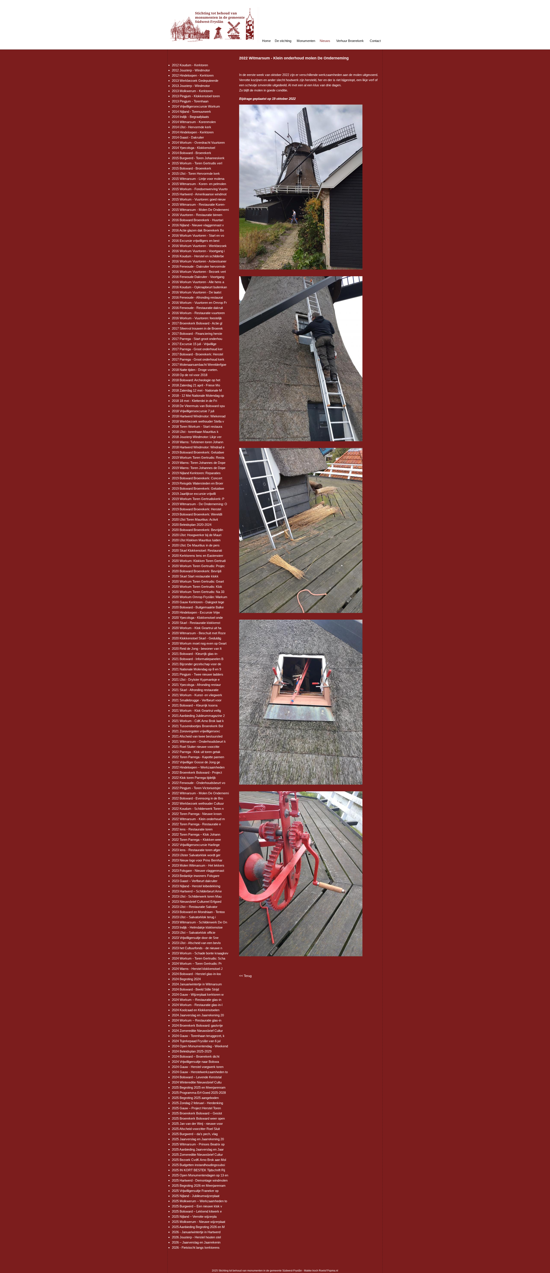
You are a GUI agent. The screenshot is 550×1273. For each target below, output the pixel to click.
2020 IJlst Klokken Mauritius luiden (196, 540)
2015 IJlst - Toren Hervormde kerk (196, 173)
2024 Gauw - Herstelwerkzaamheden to (200, 1072)
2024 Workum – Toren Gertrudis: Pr (197, 963)
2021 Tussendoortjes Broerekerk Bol (197, 726)
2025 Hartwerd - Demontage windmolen (200, 1180)
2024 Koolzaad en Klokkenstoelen (195, 1010)
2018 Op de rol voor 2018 (189, 375)
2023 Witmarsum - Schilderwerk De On (199, 922)
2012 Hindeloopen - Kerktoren (193, 75)
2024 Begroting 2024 (186, 979)
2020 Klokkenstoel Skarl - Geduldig (196, 638)
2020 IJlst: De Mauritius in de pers (196, 545)
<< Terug (245, 976)
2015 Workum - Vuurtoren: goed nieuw (199, 199)
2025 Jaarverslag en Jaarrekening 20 (198, 1139)
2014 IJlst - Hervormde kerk (191, 127)
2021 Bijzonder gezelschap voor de (196, 664)
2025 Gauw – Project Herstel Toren (196, 1108)
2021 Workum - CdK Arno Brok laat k (198, 721)
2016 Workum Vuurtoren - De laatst (196, 292)
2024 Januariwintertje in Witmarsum (197, 984)
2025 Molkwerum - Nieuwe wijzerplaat (198, 1222)
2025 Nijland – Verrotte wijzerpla (194, 1216)
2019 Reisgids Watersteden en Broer (197, 483)
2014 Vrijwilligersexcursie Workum (196, 106)
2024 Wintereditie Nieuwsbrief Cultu (197, 1082)
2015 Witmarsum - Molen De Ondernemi (200, 209)
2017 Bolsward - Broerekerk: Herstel (197, 354)
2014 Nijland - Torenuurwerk (191, 111)
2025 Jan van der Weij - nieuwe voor (197, 1123)
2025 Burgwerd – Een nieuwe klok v (197, 1206)
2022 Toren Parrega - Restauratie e (196, 824)
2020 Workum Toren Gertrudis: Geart (198, 581)
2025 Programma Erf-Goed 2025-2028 (199, 1092)
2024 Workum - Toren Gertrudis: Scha (198, 958)
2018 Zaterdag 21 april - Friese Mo (196, 385)
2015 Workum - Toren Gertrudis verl (197, 163)
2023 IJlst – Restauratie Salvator (194, 907)
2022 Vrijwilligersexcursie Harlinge (196, 845)
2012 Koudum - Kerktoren (190, 65)
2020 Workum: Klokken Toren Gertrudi (199, 561)
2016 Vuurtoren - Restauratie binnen (197, 215)
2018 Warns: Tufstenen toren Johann (197, 442)
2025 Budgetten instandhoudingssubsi (198, 1165)
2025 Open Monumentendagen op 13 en (200, 1175)
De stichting (283, 41)
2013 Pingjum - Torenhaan (190, 101)
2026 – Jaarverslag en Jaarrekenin (196, 1242)
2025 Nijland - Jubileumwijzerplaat (195, 1196)
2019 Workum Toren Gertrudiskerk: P (198, 499)
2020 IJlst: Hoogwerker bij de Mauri (196, 535)
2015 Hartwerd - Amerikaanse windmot (199, 194)
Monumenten (306, 41)
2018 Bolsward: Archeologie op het (196, 380)
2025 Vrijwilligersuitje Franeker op (195, 1191)
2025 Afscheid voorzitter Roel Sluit (196, 1129)
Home (266, 41)
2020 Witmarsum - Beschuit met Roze (199, 633)
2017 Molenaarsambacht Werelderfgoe (199, 364)
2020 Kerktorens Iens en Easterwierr (197, 555)
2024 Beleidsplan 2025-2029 (191, 1051)
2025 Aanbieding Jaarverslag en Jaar (198, 1149)
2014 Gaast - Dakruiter (188, 137)
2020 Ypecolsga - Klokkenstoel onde (197, 617)
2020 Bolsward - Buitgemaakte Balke (198, 607)
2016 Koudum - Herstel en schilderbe (198, 256)
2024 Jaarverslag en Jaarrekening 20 (198, 1015)
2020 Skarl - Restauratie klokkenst (196, 623)
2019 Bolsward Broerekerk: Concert (197, 478)
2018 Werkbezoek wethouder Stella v (198, 421)
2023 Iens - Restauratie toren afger (196, 850)
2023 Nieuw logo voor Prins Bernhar (197, 860)
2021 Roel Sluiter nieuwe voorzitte (195, 746)
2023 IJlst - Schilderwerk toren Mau (197, 896)
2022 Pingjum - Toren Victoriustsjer (196, 788)
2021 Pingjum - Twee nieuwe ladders (197, 674)
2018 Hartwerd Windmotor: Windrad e (198, 447)
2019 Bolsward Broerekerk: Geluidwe (198, 452)
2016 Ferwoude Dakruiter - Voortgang (198, 277)
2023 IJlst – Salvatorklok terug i (194, 917)
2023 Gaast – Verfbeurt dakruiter (194, 881)
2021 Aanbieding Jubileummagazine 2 (198, 716)
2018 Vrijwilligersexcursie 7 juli (193, 411)
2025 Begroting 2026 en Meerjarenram (199, 1185)
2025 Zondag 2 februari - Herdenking (197, 1103)
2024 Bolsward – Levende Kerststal (197, 1077)
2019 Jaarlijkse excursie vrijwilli (194, 493)
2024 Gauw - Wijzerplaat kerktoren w (198, 994)
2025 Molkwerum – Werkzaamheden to (199, 1201)
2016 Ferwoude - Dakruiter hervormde (198, 266)
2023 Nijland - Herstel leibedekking (196, 886)
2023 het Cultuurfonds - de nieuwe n (197, 948)
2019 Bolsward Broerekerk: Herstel (196, 509)
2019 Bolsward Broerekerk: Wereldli (197, 514)
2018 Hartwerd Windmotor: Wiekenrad (198, 416)
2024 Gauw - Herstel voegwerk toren (197, 1067)
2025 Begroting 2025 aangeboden (195, 1098)
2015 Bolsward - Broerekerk (191, 168)
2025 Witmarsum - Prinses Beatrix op (198, 1144)
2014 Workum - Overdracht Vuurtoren (198, 142)
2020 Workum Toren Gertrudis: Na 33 (198, 592)
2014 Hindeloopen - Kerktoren (193, 132)
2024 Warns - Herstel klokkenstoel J (197, 969)
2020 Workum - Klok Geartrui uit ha (196, 628)
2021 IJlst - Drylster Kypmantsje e (196, 679)
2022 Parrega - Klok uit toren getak (196, 752)
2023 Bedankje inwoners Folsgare (195, 876)
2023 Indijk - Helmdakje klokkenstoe (197, 927)
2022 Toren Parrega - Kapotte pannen (198, 757)
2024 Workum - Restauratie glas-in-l (197, 1005)
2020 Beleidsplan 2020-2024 (191, 524)
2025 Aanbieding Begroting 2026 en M (198, 1227)
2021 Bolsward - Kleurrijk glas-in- (195, 654)
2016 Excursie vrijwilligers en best (195, 240)
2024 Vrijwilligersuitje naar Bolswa (195, 1061)
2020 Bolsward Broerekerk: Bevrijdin (197, 530)
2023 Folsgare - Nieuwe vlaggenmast (198, 870)
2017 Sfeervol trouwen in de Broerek (197, 328)
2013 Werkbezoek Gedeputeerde (195, 80)
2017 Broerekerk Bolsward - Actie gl (197, 323)
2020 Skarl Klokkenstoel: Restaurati (197, 550)
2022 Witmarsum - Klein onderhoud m (198, 819)
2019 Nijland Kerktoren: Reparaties (196, 473)
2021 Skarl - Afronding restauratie (195, 690)
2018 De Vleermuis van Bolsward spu (198, 406)
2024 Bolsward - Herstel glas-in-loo (196, 974)
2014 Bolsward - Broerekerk (191, 153)
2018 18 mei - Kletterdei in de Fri (194, 401)
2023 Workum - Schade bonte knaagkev (200, 953)
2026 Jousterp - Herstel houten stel (196, 1237)
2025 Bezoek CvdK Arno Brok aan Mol (199, 1160)
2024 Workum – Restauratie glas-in (196, 999)
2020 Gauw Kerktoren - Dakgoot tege (198, 602)
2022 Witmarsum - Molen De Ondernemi (200, 793)
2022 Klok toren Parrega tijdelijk (194, 777)
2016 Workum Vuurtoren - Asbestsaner (199, 261)
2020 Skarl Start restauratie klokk (195, 576)
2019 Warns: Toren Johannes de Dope (198, 462)
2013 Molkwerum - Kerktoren (192, 91)
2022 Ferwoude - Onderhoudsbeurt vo (198, 783)
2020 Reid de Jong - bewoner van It (197, 648)
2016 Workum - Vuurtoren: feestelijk (197, 318)
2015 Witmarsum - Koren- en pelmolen (199, 184)
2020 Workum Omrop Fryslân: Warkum (199, 597)
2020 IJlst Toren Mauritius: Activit (195, 519)
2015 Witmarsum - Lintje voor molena (198, 179)
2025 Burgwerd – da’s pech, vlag (195, 1134)
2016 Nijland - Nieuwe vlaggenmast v (198, 225)
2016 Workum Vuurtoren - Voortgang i (198, 251)
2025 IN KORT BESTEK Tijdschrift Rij (198, 1170)
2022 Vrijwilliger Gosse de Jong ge (196, 762)
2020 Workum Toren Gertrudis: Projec (198, 566)
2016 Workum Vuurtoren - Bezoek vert (199, 271)
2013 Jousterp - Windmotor (191, 86)
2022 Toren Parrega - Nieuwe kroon (197, 814)
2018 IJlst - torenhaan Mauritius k (195, 432)
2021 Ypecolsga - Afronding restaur (196, 685)
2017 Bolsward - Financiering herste (197, 333)
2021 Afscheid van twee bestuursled (197, 736)
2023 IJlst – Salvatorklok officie (193, 932)
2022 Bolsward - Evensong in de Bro (197, 798)
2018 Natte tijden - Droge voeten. (195, 370)
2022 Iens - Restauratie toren (192, 829)
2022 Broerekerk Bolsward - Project (197, 772)
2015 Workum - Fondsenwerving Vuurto (200, 189)
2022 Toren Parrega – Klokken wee (196, 839)
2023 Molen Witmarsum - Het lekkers (198, 865)
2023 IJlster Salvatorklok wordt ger (196, 855)
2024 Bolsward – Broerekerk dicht (195, 1056)
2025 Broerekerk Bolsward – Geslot (197, 1113)
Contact (375, 41)
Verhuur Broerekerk (350, 41)
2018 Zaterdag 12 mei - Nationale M (197, 390)
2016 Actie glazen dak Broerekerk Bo (198, 230)
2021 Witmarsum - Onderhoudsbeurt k (199, 741)
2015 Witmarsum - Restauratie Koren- (198, 204)
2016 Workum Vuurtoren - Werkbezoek (199, 246)
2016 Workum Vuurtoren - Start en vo (198, 235)
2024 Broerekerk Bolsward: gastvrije (197, 1025)
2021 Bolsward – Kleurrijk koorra (194, 705)
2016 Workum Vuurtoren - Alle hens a (198, 282)
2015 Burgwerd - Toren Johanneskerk (198, 158)
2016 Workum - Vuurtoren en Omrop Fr (199, 302)
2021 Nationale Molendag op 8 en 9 (196, 669)
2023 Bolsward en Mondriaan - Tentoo (198, 912)
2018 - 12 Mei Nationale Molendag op (198, 395)
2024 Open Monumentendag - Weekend (200, 1046)
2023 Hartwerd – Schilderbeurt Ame (197, 891)
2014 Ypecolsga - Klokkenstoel (193, 148)
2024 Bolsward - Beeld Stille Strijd (195, 989)
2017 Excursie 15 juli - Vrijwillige (194, 344)
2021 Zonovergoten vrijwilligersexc (196, 731)
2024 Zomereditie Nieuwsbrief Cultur (197, 1030)
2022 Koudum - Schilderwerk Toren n (198, 808)
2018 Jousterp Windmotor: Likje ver (197, 437)
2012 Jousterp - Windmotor (191, 70)
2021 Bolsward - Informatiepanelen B (197, 659)
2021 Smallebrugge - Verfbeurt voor (197, 700)
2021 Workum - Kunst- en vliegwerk (197, 695)
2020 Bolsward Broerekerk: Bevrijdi (196, 571)
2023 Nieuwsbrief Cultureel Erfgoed (196, 901)
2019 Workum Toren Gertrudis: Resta (198, 457)
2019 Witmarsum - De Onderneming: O (199, 504)
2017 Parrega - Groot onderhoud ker (197, 349)
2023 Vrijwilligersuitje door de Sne (195, 938)
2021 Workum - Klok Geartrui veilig (196, 710)
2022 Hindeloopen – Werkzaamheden (198, 767)
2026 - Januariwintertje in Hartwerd (196, 1232)
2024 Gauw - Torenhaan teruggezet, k (198, 1036)
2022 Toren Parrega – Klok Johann (196, 834)
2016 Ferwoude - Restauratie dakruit (197, 308)
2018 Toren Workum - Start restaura (197, 426)
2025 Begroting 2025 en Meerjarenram (199, 1087)
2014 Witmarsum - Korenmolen (194, 122)
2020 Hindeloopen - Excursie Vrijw (196, 612)
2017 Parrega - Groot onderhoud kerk (198, 359)
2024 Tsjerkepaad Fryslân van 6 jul (196, 1041)
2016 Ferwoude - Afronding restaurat (197, 297)
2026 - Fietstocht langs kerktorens (196, 1247)
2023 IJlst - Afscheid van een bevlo (196, 943)
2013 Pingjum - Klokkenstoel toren (196, 96)
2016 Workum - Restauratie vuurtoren (198, 313)
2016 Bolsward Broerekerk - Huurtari (197, 220)
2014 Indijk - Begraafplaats (190, 117)
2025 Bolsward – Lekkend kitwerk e (197, 1211)
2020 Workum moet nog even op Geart (199, 643)
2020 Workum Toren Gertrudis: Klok (197, 586)
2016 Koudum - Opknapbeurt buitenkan (199, 287)
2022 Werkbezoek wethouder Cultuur (198, 803)
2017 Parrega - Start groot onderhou (197, 339)
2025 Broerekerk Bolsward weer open (198, 1118)
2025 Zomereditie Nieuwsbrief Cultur (197, 1154)
